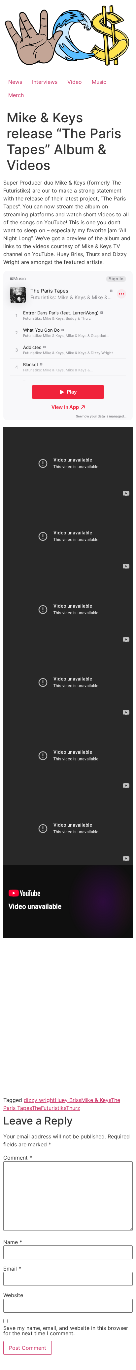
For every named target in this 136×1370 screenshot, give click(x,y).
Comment (17, 1157)
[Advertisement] (68, 1022)
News (15, 82)
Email (12, 1268)
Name (12, 1242)
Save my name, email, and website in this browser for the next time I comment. (65, 1330)
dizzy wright (39, 1100)
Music (99, 82)
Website (13, 1295)
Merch (16, 95)
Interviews (44, 82)
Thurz (73, 1108)
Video (74, 82)
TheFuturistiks (49, 1108)
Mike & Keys (96, 1100)
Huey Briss (68, 1100)
